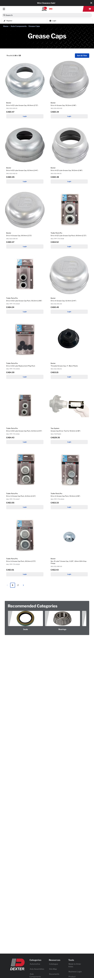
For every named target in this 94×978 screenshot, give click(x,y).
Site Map (53, 969)
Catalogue (53, 964)
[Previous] (7, 585)
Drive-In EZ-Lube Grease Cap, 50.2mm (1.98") (66, 170)
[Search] (4, 15)
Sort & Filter (82, 56)
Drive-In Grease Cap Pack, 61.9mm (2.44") (21, 496)
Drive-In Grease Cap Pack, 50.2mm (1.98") (65, 496)
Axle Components (19, 26)
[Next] (23, 585)
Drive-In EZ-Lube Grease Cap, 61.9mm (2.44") (22, 170)
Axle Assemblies (37, 969)
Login (25, 116)
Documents (54, 974)
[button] (47, 9)
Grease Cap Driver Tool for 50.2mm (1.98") (65, 431)
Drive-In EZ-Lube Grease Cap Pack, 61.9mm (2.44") (24, 431)
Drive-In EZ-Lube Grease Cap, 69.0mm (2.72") (22, 105)
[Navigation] (4, 9)
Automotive (35, 964)
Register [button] (9, 21)
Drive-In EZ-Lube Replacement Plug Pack (20, 366)
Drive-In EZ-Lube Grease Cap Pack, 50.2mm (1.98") (24, 301)
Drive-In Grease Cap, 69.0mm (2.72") (19, 235)
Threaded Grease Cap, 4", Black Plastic (64, 366)
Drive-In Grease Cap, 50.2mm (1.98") (63, 105)
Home (5, 26)
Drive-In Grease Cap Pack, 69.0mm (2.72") (21, 561)
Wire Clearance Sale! (46, 3)
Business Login (75, 972)
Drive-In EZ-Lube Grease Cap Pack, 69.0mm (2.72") (68, 235)
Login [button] (54, 21)
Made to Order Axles (74, 965)
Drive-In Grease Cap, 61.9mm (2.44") (63, 301)
